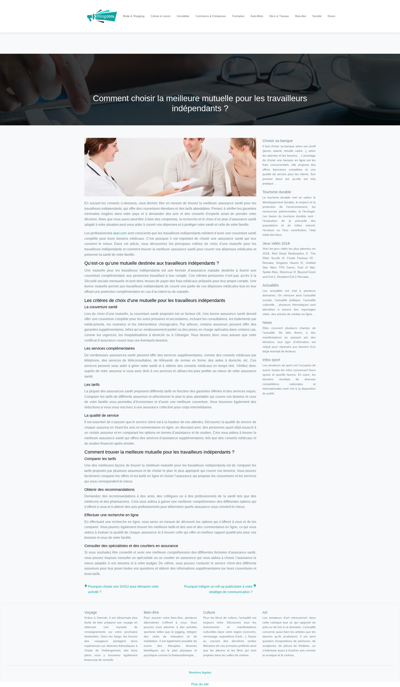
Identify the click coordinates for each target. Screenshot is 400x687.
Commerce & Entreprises (211, 16)
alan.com (120, 233)
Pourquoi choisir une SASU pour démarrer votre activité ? (123, 589)
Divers (331, 16)
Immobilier (183, 16)
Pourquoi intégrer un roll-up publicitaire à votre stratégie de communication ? (218, 589)
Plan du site (200, 684)
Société (316, 16)
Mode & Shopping (133, 16)
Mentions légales (200, 672)
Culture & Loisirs (161, 16)
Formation (238, 16)
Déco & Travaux (279, 16)
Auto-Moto (257, 16)
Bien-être (300, 16)
